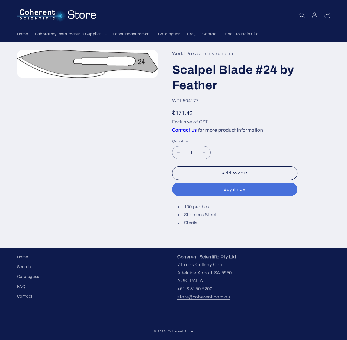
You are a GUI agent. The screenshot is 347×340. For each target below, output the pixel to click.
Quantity (180, 142)
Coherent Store (180, 331)
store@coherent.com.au (203, 297)
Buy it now (235, 190)
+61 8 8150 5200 (194, 289)
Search (24, 267)
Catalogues (28, 277)
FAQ (21, 287)
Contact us (184, 130)
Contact (25, 296)
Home (22, 257)
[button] (71, 34)
